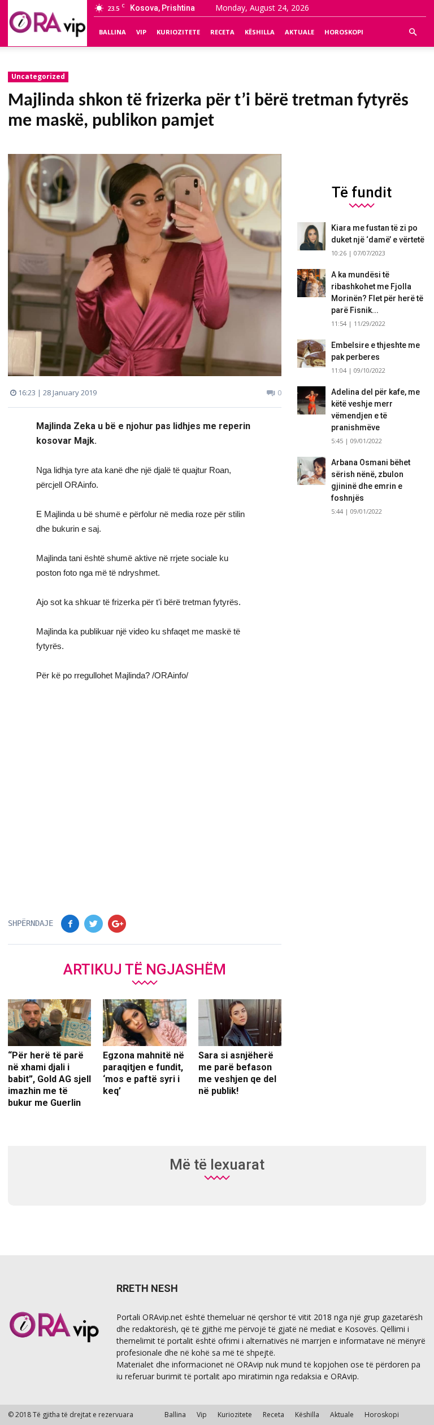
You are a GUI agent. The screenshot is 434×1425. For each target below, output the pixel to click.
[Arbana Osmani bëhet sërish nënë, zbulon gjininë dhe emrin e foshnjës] (311, 471)
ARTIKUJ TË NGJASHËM (144, 969)
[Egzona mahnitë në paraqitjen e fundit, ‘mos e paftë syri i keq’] (144, 1023)
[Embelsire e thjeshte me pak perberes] (311, 353)
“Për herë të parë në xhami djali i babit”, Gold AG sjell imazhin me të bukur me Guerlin (49, 1079)
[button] (412, 32)
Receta (222, 32)
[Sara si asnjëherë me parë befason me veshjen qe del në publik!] (239, 1023)
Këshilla (260, 32)
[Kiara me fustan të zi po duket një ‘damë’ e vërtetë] (311, 236)
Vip (141, 32)
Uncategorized (38, 76)
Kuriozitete (178, 32)
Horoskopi (343, 32)
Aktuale (299, 32)
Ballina (112, 32)
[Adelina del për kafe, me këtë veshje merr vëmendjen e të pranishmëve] (311, 400)
